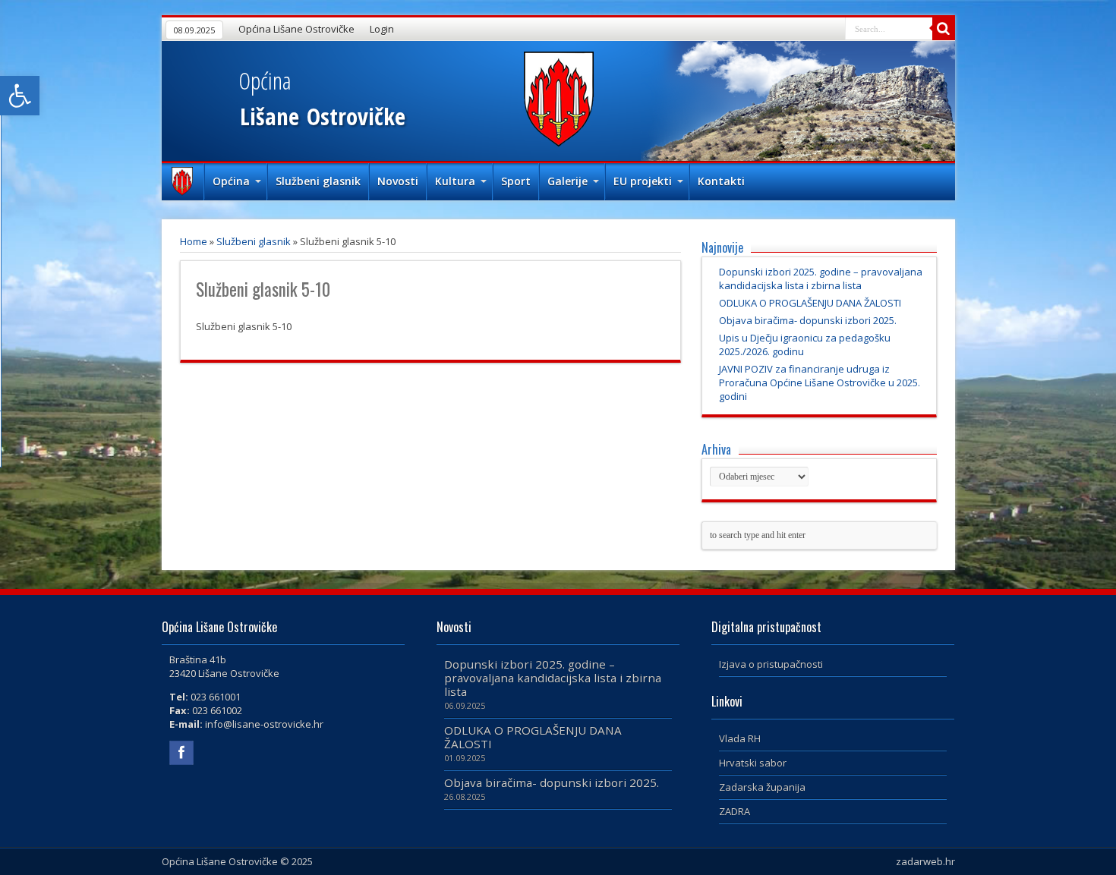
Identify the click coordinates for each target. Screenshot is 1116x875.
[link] (19, 95)
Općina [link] (231, 181)
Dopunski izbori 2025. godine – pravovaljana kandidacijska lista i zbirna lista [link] (820, 278)
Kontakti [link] (721, 181)
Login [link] (382, 29)
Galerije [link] (567, 181)
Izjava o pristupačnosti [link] (771, 664)
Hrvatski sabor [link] (753, 763)
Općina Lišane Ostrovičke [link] (296, 29)
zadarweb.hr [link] (925, 861)
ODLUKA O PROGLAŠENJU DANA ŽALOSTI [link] (810, 303)
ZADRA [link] (734, 811)
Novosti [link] (397, 181)
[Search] (943, 28)
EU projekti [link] (642, 181)
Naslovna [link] (182, 183)
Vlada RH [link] (740, 738)
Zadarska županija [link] (762, 787)
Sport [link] (516, 181)
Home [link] (193, 241)
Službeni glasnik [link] (318, 181)
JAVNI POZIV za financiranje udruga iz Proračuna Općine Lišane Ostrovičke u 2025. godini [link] (819, 382)
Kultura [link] (455, 181)
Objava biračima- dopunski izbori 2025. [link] (808, 320)
